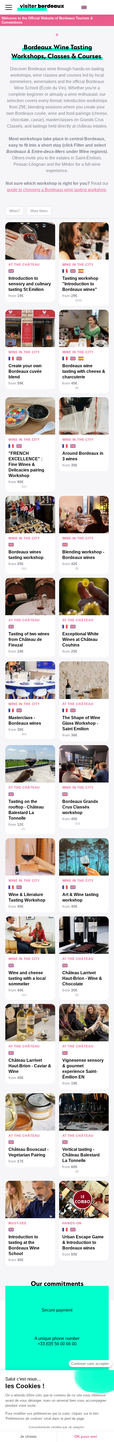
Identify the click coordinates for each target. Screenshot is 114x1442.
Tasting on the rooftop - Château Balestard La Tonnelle (26, 809)
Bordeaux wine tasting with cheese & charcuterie (83, 371)
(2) (76, 994)
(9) (76, 387)
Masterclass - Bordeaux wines (24, 720)
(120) (78, 300)
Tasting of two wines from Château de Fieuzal (28, 639)
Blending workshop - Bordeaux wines (83, 555)
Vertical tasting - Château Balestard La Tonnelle (81, 1155)
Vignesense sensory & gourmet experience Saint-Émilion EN (83, 1068)
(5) (76, 568)
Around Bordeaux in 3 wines (82, 456)
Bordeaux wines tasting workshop (25, 555)
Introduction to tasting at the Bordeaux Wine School (24, 1245)
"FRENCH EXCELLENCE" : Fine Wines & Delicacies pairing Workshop (26, 464)
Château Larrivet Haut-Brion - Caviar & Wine (29, 1066)
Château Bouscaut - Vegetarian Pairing (28, 1152)
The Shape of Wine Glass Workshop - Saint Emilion (81, 723)
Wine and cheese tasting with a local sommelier (27, 978)
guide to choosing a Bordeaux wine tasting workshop (56, 189)
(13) (77, 823)
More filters (39, 211)
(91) (24, 734)
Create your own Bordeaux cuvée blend (25, 371)
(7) (23, 829)
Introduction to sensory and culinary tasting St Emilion (29, 284)
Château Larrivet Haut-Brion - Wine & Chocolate (82, 978)
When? (14, 211)
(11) (24, 486)
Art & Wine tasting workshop (80, 897)
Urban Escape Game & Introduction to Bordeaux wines (83, 1242)
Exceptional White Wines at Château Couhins (80, 639)
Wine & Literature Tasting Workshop (26, 897)
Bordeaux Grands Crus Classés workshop (80, 807)
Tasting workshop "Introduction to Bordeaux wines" (80, 284)
